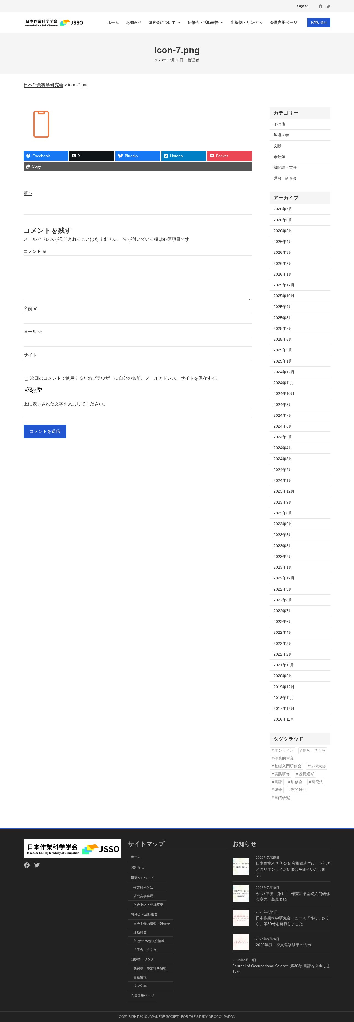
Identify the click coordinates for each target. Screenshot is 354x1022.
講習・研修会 (285, 178)
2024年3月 (283, 459)
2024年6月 (283, 426)
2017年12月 (284, 708)
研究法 (317, 782)
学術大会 (281, 135)
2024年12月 (284, 372)
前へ (28, 192)
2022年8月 (283, 600)
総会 (278, 790)
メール (33, 331)
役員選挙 (306, 774)
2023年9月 (283, 502)
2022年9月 (283, 589)
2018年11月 (284, 697)
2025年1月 (283, 361)
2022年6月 (283, 621)
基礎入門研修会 (287, 766)
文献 (277, 146)
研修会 (297, 782)
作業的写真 (284, 758)
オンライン (284, 750)
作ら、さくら (314, 750)
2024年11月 (284, 383)
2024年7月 (283, 415)
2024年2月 (283, 469)
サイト (30, 355)
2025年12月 (284, 285)
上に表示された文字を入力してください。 (66, 404)
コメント (35, 251)
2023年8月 (283, 513)
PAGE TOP (341, 986)
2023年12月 (284, 491)
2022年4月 (283, 632)
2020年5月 (283, 676)
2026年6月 (283, 220)
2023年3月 (283, 546)
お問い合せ (319, 22)
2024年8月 (283, 404)
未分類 (279, 156)
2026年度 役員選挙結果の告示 (283, 945)
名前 (31, 308)
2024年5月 (283, 437)
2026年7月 (283, 209)
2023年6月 (283, 524)
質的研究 (298, 790)
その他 (279, 124)
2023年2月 (283, 556)
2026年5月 (283, 231)
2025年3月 (283, 350)
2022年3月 (283, 643)
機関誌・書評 (285, 167)
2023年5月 (283, 534)
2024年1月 (283, 480)
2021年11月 (284, 665)
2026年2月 (283, 263)
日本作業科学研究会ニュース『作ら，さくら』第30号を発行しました (292, 921)
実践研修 (282, 774)
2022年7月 (283, 611)
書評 (278, 782)
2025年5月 (283, 339)
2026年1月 (283, 274)
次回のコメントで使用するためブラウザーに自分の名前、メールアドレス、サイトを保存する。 (125, 378)
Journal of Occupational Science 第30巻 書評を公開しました (281, 969)
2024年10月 (284, 393)
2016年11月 (284, 719)
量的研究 (282, 798)
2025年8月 (283, 317)
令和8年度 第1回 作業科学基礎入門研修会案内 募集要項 (293, 896)
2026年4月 (283, 241)
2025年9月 (283, 306)
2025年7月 (283, 328)
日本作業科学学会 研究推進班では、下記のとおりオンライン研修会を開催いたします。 (293, 869)
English (302, 6)
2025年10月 (284, 296)
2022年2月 (283, 654)
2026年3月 (283, 252)
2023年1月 (283, 567)
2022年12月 (284, 578)
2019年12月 (284, 687)
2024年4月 (283, 448)
